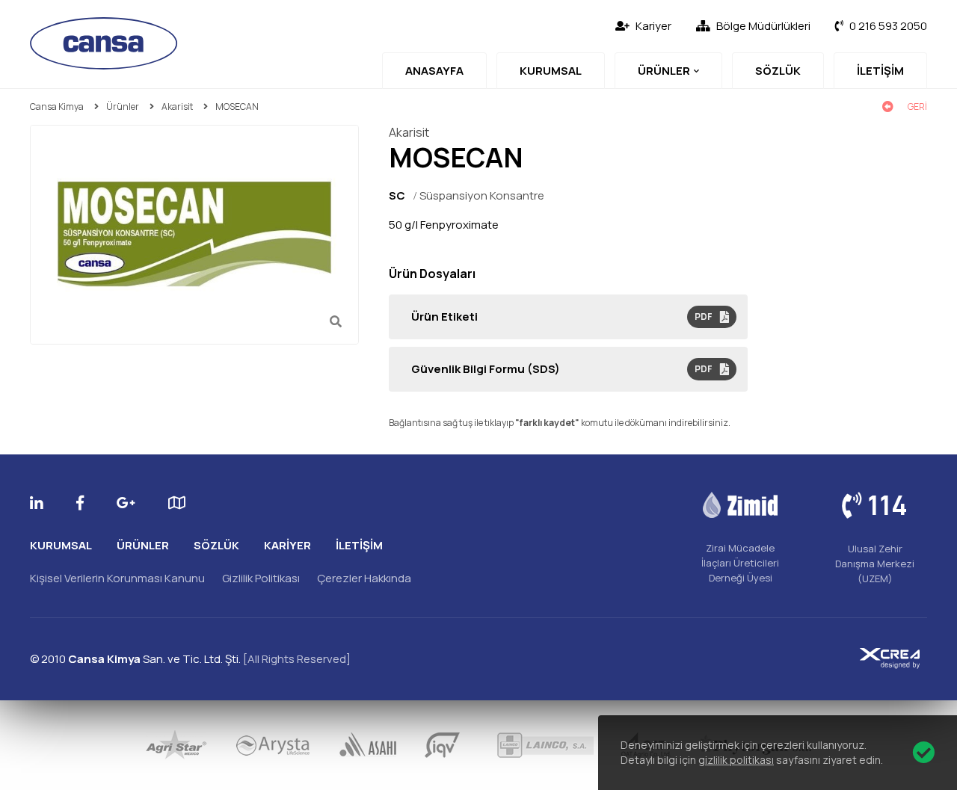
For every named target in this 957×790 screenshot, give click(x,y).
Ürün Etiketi (562, 316)
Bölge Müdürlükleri (763, 26)
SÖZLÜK (778, 70)
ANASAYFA (434, 70)
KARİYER (287, 545)
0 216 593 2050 (888, 26)
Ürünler (122, 106)
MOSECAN (237, 106)
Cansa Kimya (57, 106)
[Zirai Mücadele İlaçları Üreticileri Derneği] (740, 505)
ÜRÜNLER (664, 70)
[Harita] (176, 503)
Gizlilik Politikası (261, 578)
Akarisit (177, 106)
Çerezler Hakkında (364, 578)
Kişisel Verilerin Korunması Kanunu (117, 578)
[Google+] (126, 503)
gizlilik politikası (736, 760)
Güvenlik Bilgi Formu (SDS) (562, 369)
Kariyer (653, 26)
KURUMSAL (551, 70)
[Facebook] (80, 503)
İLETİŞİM (880, 70)
